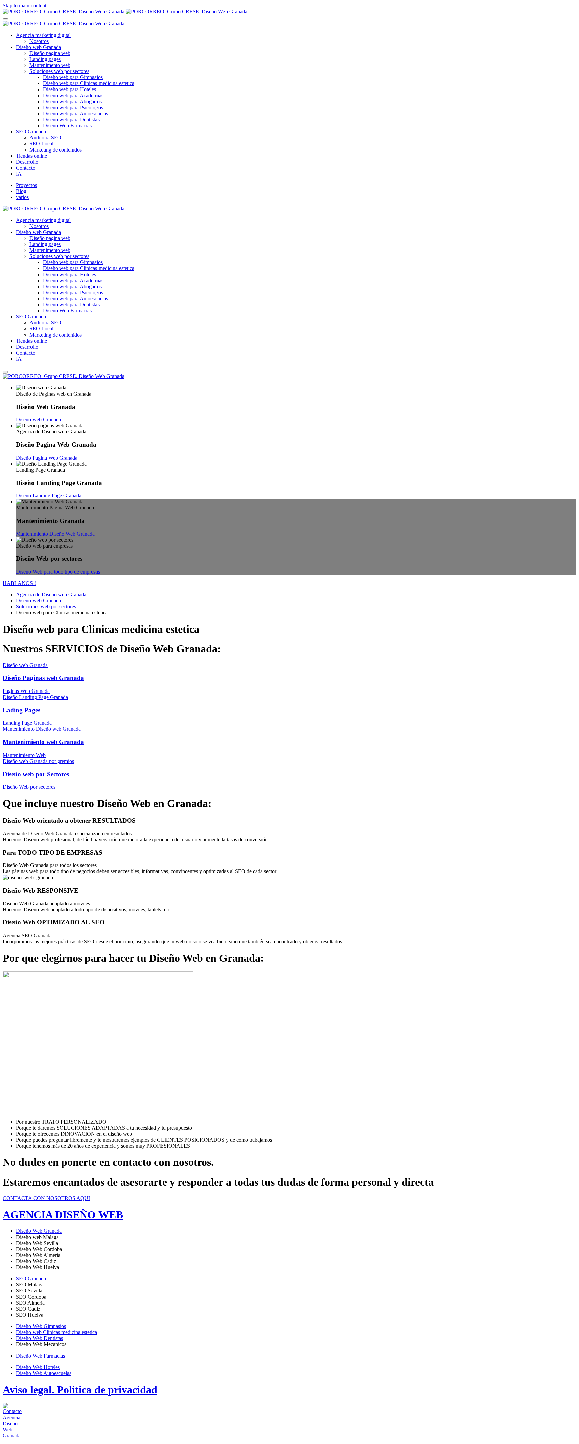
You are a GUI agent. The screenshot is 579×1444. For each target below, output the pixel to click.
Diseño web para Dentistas (71, 119)
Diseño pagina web (49, 53)
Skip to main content (24, 5)
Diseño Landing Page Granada (48, 495)
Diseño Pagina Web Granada (46, 458)
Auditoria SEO (45, 137)
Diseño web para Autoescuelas (75, 113)
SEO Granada (31, 131)
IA (19, 174)
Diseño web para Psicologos (73, 107)
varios (22, 197)
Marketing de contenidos (55, 150)
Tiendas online (31, 156)
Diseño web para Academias (73, 95)
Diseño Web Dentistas (39, 1338)
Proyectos (26, 185)
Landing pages (45, 59)
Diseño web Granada (38, 47)
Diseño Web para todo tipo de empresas (58, 572)
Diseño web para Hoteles (69, 89)
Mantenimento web (49, 65)
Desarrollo (27, 162)
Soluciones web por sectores (59, 71)
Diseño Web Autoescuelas (43, 1373)
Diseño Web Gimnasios (41, 1326)
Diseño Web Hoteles (38, 1367)
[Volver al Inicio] (125, 11)
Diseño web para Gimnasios (73, 77)
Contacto (25, 168)
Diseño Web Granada (39, 1231)
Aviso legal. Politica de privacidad (80, 1390)
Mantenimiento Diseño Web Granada (55, 534)
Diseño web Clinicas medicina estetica (56, 1332)
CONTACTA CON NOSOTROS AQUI (46, 1198)
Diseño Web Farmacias (67, 125)
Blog (21, 191)
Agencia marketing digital (43, 35)
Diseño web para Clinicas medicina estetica (88, 83)
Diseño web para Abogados (72, 101)
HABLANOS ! (19, 583)
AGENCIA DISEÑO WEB (63, 1215)
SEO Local (41, 143)
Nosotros (39, 41)
